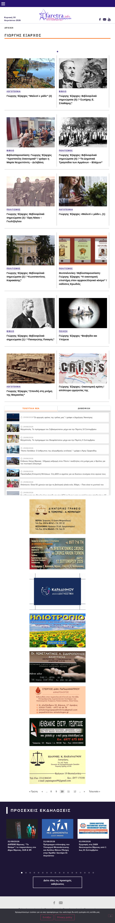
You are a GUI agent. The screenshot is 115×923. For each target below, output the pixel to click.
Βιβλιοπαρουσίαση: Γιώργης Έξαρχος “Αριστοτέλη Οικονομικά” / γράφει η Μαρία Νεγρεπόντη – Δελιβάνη (29, 159)
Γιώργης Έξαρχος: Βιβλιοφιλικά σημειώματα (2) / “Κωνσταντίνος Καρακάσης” (26, 277)
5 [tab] (38, 872)
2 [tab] (26, 872)
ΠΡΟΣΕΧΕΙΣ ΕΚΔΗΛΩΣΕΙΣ (41, 810)
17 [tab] (89, 872)
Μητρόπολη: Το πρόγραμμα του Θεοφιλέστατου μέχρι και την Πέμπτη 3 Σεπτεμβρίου (57, 440)
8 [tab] (51, 872)
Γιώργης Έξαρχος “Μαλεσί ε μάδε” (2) (29, 96)
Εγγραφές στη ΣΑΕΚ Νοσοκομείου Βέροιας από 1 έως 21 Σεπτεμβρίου (92, 847)
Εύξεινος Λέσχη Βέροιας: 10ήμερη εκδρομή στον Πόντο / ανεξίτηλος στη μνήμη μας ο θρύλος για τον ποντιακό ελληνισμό (62, 462)
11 (68, 791)
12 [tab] (68, 872)
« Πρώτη (33, 791)
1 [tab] (57, 51)
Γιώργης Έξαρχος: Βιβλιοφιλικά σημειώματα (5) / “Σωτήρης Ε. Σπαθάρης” (78, 100)
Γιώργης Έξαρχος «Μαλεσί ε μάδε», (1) (82, 214)
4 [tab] (34, 872)
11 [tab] (63, 872)
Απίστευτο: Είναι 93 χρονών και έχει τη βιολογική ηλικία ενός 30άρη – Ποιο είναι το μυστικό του (62, 484)
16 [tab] (84, 872)
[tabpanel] (22, 836)
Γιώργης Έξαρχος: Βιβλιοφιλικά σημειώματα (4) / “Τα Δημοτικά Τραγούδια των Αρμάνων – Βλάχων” (81, 159)
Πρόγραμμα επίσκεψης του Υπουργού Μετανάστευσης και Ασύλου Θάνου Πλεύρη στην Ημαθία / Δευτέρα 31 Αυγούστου (56, 850)
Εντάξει (47, 917)
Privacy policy (64, 917)
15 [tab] (80, 872)
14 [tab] (76, 872)
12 (75, 791)
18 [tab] (93, 872)
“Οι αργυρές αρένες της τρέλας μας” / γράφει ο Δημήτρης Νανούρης (63, 417)
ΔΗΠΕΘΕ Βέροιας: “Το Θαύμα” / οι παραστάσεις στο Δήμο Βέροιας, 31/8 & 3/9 (22, 847)
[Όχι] (110, 915)
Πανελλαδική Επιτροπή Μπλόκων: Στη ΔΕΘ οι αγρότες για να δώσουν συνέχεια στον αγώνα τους (63, 474)
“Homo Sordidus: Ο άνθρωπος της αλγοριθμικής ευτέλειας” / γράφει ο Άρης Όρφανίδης (58, 451)
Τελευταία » (94, 791)
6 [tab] (42, 872)
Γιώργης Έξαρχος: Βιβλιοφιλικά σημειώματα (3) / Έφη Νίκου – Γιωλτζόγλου (25, 218)
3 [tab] (30, 872)
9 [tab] (55, 872)
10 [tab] (59, 872)
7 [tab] (47, 872)
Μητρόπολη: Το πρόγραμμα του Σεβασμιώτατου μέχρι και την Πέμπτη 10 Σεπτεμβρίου (58, 429)
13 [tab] (72, 872)
